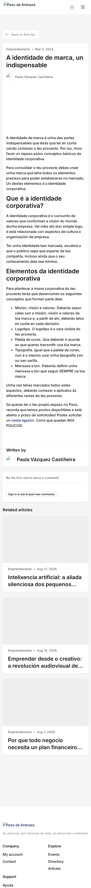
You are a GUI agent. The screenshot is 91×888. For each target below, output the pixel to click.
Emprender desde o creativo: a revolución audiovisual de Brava (45, 662)
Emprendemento (18, 49)
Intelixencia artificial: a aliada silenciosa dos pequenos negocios (45, 580)
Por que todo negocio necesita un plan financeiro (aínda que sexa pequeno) (42, 743)
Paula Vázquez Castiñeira (34, 77)
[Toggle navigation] (82, 7)
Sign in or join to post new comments (31, 494)
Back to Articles (23, 34)
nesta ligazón (22, 420)
